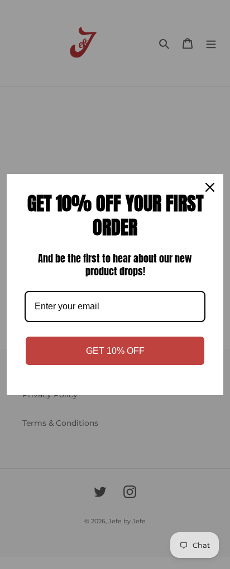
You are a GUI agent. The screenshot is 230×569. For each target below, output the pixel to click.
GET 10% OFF (115, 351)
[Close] (210, 187)
